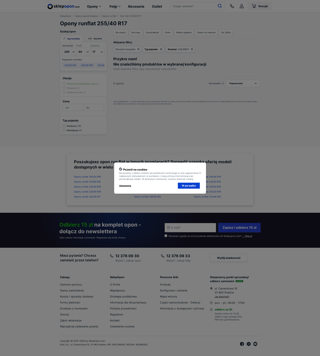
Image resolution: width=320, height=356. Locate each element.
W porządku (189, 185)
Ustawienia (125, 185)
